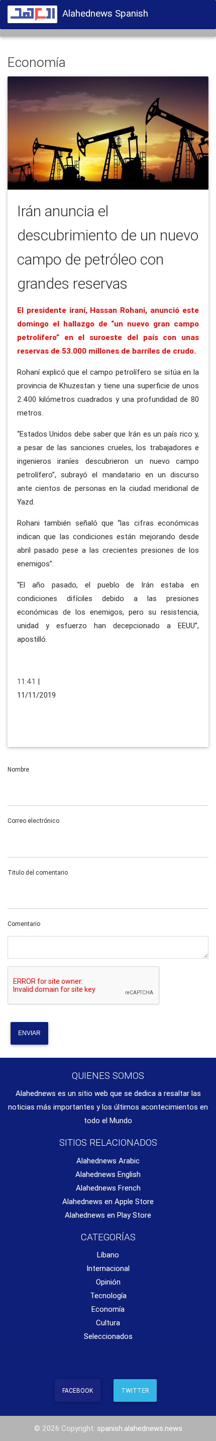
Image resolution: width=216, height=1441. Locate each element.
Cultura (108, 1322)
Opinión (108, 1282)
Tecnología (108, 1295)
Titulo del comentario (38, 872)
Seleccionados (108, 1336)
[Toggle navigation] (195, 12)
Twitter (135, 1390)
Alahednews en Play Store (108, 1215)
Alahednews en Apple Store (108, 1201)
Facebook (77, 1390)
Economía (108, 1309)
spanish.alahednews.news (139, 1428)
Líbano (108, 1254)
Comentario (24, 923)
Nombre (18, 769)
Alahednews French (108, 1188)
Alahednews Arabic (108, 1160)
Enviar (29, 1033)
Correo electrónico (33, 820)
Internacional (108, 1268)
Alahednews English (108, 1174)
